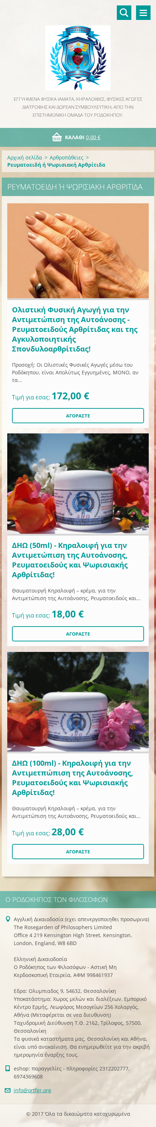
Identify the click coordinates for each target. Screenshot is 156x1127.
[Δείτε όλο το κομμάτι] (78, 251)
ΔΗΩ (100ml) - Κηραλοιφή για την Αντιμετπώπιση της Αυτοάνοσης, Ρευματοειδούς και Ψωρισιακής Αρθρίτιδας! (72, 777)
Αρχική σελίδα (24, 157)
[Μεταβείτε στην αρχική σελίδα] (78, 47)
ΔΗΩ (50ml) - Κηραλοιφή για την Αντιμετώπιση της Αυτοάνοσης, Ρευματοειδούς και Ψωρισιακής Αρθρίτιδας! (70, 559)
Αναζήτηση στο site (124, 12)
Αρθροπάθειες (66, 157)
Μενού (143, 12)
